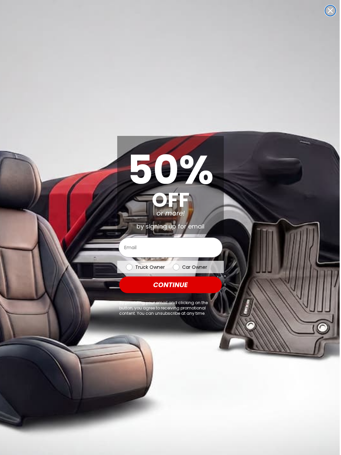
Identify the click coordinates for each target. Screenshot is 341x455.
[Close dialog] (330, 10)
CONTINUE (170, 284)
